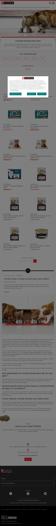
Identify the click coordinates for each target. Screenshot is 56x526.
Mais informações (14, 90)
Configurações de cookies (15, 93)
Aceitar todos (42, 93)
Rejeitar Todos (31, 93)
